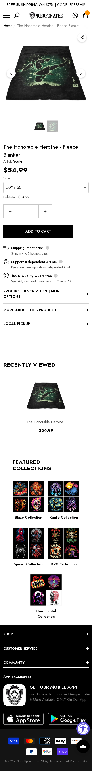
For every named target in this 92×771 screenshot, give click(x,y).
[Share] (81, 37)
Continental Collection (46, 614)
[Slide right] (80, 73)
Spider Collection (28, 564)
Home (8, 25)
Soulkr (17, 161)
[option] (46, 73)
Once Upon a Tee (28, 761)
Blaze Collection (28, 517)
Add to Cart (38, 231)
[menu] (6, 15)
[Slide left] (11, 73)
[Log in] (75, 15)
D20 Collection (64, 564)
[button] (16, 15)
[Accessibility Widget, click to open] (83, 728)
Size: (7, 178)
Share (81, 37)
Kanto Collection (64, 517)
